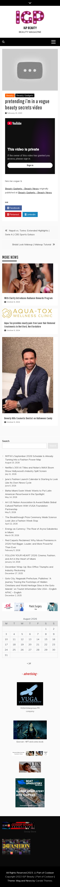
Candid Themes (44, 880)
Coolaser (48, 876)
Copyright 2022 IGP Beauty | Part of (24, 876)
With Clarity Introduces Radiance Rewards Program (28, 298)
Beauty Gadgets (24, 95)
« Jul (29, 663)
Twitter (31, 207)
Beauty (10, 95)
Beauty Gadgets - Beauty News (22, 188)
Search (5, 441)
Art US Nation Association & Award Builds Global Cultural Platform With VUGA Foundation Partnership (30, 506)
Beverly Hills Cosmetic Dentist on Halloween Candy (28, 418)
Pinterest (14, 214)
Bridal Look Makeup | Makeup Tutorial (31, 244)
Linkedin (31, 214)
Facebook (14, 207)
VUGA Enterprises (28, 708)
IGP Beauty (30, 28)
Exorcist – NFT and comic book (30, 742)
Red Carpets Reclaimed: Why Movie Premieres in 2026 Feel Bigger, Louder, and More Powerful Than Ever (30, 544)
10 (6, 639)
